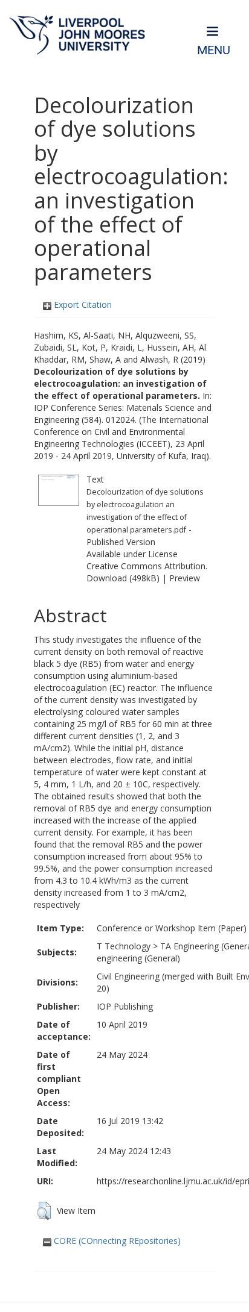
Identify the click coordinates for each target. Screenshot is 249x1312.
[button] (44, 1211)
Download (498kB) (123, 578)
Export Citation (81, 304)
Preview (184, 578)
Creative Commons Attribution (145, 566)
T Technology (123, 946)
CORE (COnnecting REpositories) (116, 1240)
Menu (213, 50)
